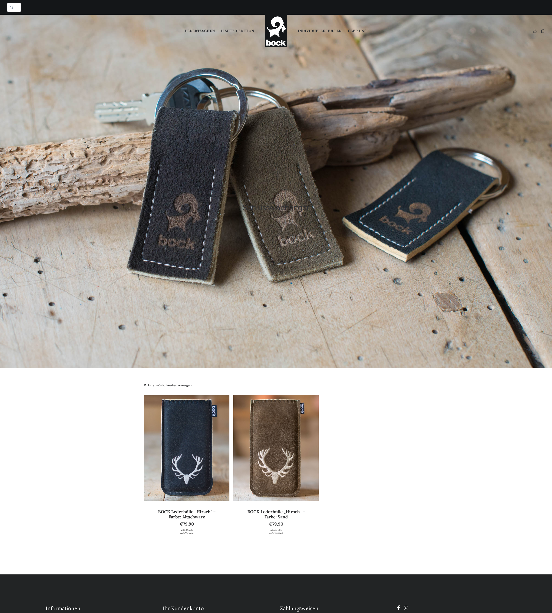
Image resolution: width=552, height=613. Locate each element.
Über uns (357, 31)
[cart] (542, 31)
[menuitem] (200, 31)
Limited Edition (237, 31)
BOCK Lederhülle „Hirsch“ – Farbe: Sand (276, 514)
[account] (536, 31)
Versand (189, 533)
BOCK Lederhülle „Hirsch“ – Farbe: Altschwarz (187, 514)
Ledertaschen (200, 31)
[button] (186, 448)
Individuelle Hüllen (320, 31)
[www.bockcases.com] (276, 31)
